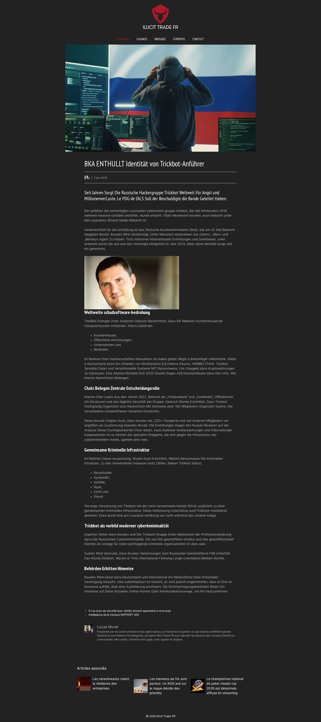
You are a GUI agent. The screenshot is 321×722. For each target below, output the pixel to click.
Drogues (160, 39)
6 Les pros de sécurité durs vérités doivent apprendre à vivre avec (130, 610)
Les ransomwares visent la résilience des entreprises (111, 683)
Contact (198, 39)
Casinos (142, 39)
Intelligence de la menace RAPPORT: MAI (114, 614)
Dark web (123, 39)
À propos (179, 39)
